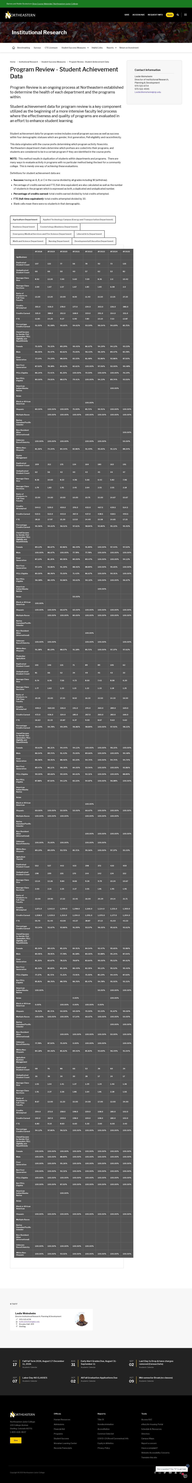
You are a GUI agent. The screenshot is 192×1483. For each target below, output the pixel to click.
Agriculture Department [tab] (25, 219)
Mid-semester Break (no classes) (156, 1378)
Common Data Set (106, 1434)
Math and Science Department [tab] (28, 241)
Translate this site (149, 1457)
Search (178, 15)
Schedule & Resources (151, 1429)
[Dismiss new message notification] (187, 1466)
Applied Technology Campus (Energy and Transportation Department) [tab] (78, 219)
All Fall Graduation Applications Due (99, 1378)
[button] (185, 15)
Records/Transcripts (63, 1448)
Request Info (155, 15)
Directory (145, 1434)
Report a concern (149, 1443)
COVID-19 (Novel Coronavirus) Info (113, 1438)
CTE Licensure (51, 48)
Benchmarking (23, 48)
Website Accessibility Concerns (155, 1453)
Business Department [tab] (24, 227)
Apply (169, 15)
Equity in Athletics (106, 1443)
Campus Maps (147, 1438)
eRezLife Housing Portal (152, 1424)
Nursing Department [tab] (59, 241)
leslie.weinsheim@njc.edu (29, 1322)
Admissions (59, 1424)
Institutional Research (13, 48)
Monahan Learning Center (65, 1443)
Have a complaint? (149, 1448)
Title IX (101, 1419)
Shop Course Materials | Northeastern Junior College (55, 4)
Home (12, 62)
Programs (58, 1434)
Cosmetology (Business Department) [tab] (59, 227)
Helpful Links (97, 48)
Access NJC (138, 15)
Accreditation (104, 1429)
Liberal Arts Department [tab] (89, 234)
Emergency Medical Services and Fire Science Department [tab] (42, 234)
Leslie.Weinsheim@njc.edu (148, 92)
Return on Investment (129, 48)
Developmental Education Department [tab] (94, 241)
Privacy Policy (104, 1448)
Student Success (61, 1438)
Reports (110, 48)
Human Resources (62, 1419)
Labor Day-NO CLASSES (34, 1378)
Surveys (37, 48)
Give (126, 15)
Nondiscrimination (106, 1424)
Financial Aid (59, 1429)
